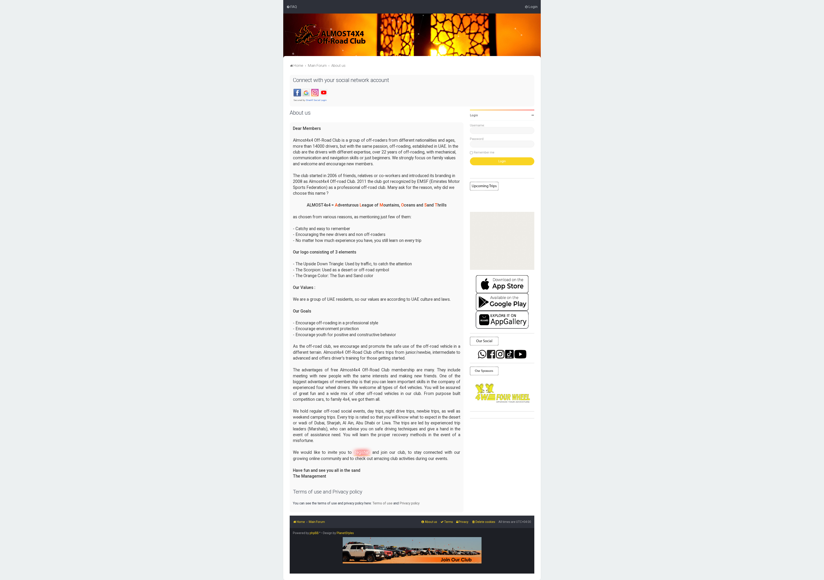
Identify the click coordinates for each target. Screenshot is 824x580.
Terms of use (382, 503)
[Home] (330, 34)
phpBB (314, 533)
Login (474, 115)
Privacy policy (410, 503)
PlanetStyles (345, 533)
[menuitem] (291, 7)
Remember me (484, 152)
